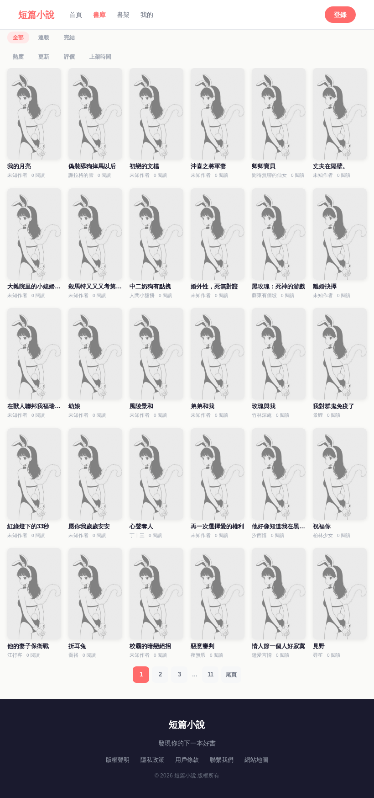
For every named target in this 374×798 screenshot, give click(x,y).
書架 (123, 14)
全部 (18, 37)
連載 (43, 37)
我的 (146, 14)
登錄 (340, 14)
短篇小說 (36, 15)
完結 (69, 37)
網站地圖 (256, 759)
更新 (43, 56)
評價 (69, 56)
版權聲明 (118, 759)
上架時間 (100, 56)
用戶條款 (187, 759)
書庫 (99, 14)
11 (210, 674)
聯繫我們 (222, 759)
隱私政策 (152, 759)
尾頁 (231, 674)
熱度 (18, 56)
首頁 (75, 14)
